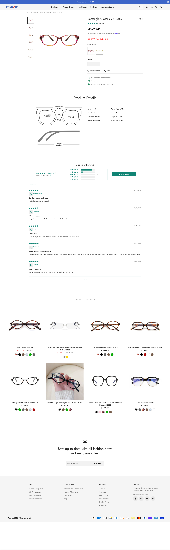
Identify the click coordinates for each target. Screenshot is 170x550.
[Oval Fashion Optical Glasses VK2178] (105, 326)
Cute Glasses (82, 7)
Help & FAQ (68, 495)
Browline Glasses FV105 (145, 403)
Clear (26, 354)
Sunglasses (93, 7)
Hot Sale (78, 299)
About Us (101, 489)
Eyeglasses (54, 7)
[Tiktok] (153, 498)
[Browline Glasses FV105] (145, 381)
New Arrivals (90, 299)
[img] (33, 190)
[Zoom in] (78, 21)
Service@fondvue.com (140, 494)
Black (19, 354)
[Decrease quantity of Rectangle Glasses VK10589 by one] (90, 64)
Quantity (90, 59)
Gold (67, 357)
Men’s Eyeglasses (35, 492)
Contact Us (102, 492)
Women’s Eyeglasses (36, 489)
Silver (63, 357)
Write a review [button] (124, 174)
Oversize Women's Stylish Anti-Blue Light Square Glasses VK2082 (105, 404)
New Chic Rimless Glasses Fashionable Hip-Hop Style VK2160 (65, 348)
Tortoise (16, 354)
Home (28, 13)
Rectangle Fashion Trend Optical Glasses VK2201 (145, 347)
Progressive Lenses (107, 7)
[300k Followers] (135, 498)
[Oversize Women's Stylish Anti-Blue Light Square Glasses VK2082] (105, 381)
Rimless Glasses (68, 7)
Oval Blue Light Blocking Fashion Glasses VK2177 (65, 403)
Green (30, 354)
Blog (65, 499)
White (148, 354)
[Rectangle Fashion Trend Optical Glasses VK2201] (145, 326)
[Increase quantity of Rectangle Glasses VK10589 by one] (98, 64)
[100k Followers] (141, 498)
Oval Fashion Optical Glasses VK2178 (105, 347)
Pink (99, 412)
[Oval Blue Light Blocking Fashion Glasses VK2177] (65, 381)
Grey (34, 354)
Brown (99, 51)
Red (91, 51)
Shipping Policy (103, 502)
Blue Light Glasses (35, 495)
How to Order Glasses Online (74, 489)
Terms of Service (103, 499)
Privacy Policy (103, 495)
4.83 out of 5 (51, 173)
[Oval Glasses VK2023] (24, 326)
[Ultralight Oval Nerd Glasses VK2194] (24, 381)
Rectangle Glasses (38, 13)
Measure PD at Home (71, 492)
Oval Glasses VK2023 (25, 347)
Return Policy (102, 505)
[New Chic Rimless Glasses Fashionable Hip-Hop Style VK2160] (65, 326)
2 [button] (84, 280)
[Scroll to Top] (166, 539)
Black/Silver (154, 409)
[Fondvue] (12, 7)
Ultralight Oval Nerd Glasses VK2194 (25, 403)
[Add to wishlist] (140, 19)
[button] (140, 7)
